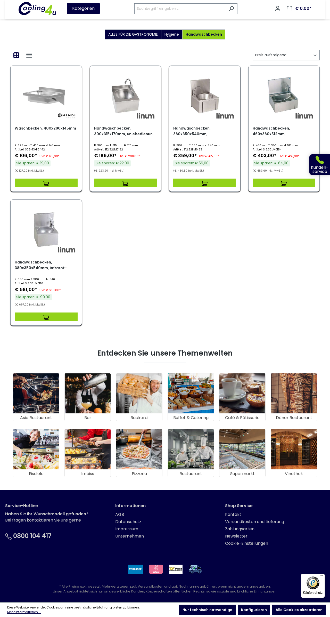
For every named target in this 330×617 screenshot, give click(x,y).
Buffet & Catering (191, 418)
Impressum (126, 529)
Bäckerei (139, 418)
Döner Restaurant (294, 418)
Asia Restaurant (36, 418)
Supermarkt (242, 474)
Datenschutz (128, 522)
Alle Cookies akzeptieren (299, 609)
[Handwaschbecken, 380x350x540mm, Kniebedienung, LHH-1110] (204, 96)
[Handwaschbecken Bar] (88, 393)
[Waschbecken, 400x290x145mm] (46, 96)
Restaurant (190, 474)
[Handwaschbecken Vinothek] (294, 449)
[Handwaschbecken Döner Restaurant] (294, 393)
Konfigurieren (254, 609)
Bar (87, 418)
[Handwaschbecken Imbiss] (88, 449)
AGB (119, 514)
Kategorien (83, 8)
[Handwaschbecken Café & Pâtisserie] (242, 393)
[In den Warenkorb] (46, 183)
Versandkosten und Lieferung (254, 522)
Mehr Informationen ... (24, 612)
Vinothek (294, 474)
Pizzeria (139, 474)
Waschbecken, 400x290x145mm (45, 128)
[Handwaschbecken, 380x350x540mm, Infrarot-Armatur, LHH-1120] (46, 229)
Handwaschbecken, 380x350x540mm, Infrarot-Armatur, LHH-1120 (41, 265)
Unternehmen (129, 536)
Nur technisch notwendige (207, 609)
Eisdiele (36, 474)
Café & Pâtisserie (242, 418)
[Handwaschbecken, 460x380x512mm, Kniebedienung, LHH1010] (284, 96)
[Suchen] (231, 8)
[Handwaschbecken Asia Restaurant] (36, 393)
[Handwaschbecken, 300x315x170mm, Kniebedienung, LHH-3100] (125, 96)
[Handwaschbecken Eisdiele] (36, 449)
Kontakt (233, 514)
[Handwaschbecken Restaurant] (191, 449)
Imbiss (87, 474)
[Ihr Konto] (278, 8)
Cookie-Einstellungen (246, 543)
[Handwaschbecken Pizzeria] (139, 449)
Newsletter (236, 536)
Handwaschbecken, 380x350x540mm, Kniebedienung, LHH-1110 (196, 131)
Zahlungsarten (239, 529)
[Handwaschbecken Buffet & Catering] (191, 393)
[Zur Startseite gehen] (37, 8)
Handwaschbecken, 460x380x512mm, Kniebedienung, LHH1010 (275, 131)
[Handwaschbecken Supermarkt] (242, 449)
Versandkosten (150, 586)
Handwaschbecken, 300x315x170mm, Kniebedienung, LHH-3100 (125, 131)
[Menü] (322, 577)
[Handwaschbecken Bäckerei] (139, 393)
